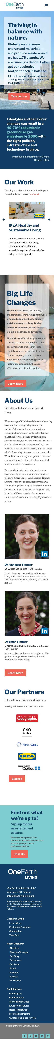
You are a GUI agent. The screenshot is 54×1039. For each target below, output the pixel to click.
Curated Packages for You (22, 1018)
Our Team (15, 964)
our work (34, 194)
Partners (14, 972)
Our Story (14, 956)
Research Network (18, 1009)
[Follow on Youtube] (36, 1036)
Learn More (15, 383)
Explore (17, 778)
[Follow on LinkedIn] (42, 1036)
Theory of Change (19, 952)
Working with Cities (19, 1001)
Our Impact (15, 960)
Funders (14, 976)
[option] (27, 235)
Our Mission (15, 931)
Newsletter (15, 980)
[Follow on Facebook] (24, 1036)
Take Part (14, 935)
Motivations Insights (19, 1013)
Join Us (19, 854)
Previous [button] (3, 219)
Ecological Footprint (19, 927)
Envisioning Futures (19, 1005)
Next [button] (49, 219)
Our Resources (16, 997)
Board (13, 968)
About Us (14, 948)
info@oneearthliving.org (20, 895)
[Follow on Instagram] (48, 1036)
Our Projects (15, 993)
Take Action (19, 96)
